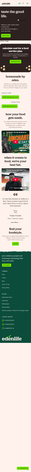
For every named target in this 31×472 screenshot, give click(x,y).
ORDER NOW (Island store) (9, 106)
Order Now (5, 300)
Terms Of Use (5, 284)
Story (3, 274)
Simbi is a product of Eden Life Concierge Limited (15, 310)
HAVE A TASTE (5, 35)
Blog (3, 281)
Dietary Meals (6, 307)
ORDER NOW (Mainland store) (10, 97)
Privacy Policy (5, 287)
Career (4, 278)
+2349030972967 (9, 324)
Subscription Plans (7, 297)
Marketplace (5, 304)
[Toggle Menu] (27, 3)
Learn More (14, 222)
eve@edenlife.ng (9, 328)
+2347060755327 (9, 320)
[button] (20, 3)
